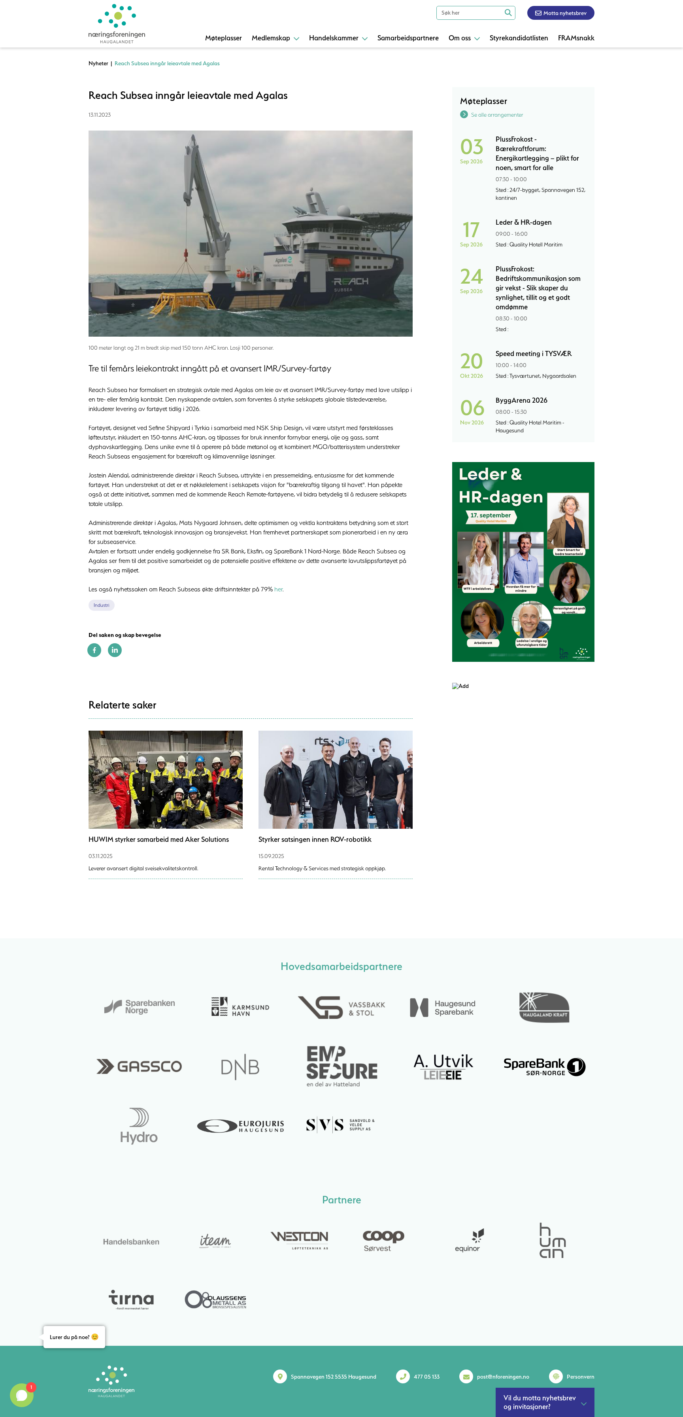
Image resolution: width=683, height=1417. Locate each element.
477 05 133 (427, 1376)
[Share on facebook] (94, 655)
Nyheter (98, 63)
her (278, 589)
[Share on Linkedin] (115, 655)
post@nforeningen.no (503, 1376)
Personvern (580, 1376)
